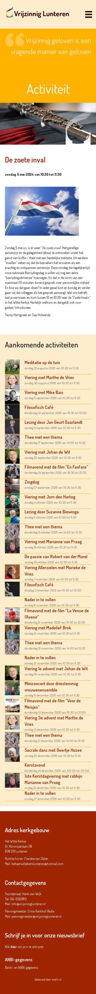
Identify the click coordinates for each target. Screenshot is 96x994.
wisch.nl (56, 979)
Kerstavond (35, 765)
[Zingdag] (12, 486)
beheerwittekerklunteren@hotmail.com (38, 864)
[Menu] (89, 14)
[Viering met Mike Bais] (12, 396)
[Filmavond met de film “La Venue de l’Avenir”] (12, 615)
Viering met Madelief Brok (48, 627)
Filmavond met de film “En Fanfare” (56, 467)
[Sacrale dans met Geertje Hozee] (12, 754)
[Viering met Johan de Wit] (12, 456)
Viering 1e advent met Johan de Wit (56, 668)
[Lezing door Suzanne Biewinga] (12, 516)
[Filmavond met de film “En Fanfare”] (12, 471)
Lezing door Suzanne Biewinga (52, 511)
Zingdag (32, 482)
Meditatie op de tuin (42, 362)
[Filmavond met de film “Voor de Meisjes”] (12, 705)
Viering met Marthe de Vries (49, 377)
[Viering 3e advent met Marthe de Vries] (12, 722)
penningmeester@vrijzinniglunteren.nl (37, 916)
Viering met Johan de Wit (47, 452)
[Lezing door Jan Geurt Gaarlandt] (12, 426)
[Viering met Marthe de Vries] (12, 381)
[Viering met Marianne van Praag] (12, 545)
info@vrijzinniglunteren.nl (29, 904)
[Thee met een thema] (12, 441)
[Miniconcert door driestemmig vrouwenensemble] (12, 687)
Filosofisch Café (39, 407)
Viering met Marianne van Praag (53, 541)
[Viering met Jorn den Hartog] (12, 501)
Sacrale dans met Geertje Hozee (53, 750)
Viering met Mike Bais (44, 392)
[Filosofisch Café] (12, 411)
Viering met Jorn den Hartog (50, 496)
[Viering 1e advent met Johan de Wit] (12, 672)
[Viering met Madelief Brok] (12, 632)
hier (14, 947)
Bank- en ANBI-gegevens (21, 967)
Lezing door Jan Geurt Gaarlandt (53, 422)
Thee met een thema (43, 437)
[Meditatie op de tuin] (12, 366)
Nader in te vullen (40, 599)
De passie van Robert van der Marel (56, 556)
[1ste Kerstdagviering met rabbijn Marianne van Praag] (12, 780)
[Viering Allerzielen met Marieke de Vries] (12, 571)
